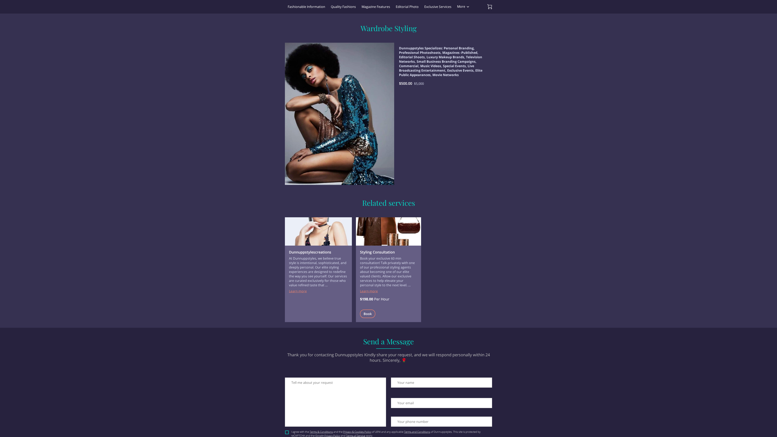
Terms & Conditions (321, 432)
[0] (489, 6)
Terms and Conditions (417, 432)
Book (368, 314)
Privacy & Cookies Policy (357, 432)
